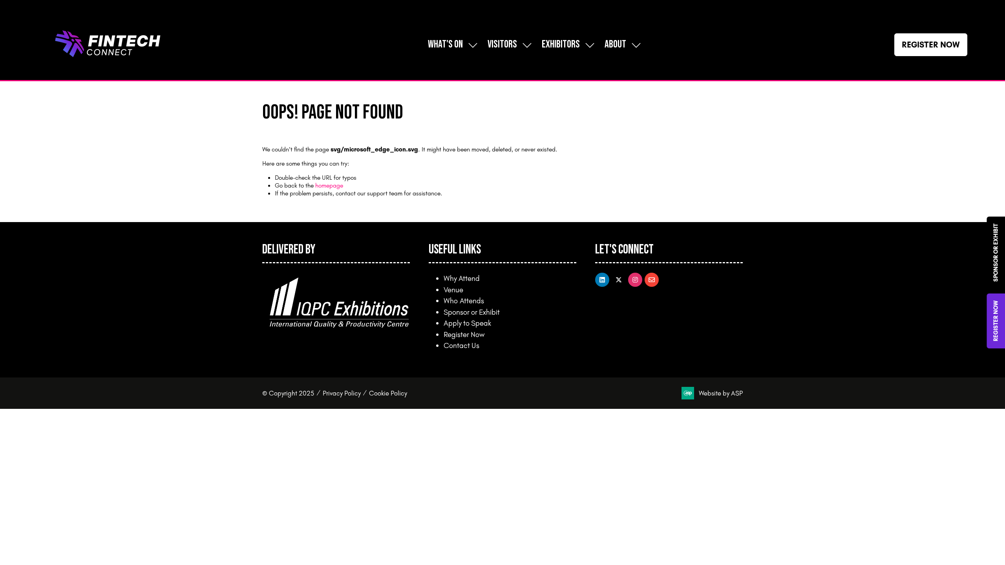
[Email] (652, 280)
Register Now (464, 334)
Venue (453, 289)
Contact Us (461, 345)
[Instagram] (635, 280)
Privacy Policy (342, 393)
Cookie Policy (388, 393)
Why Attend (462, 278)
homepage (329, 185)
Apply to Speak (467, 323)
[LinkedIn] (602, 280)
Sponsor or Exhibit (472, 312)
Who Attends (464, 300)
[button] (930, 44)
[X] (619, 280)
